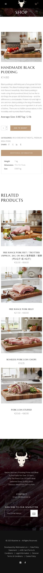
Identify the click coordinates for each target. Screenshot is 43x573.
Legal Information (22, 553)
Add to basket (20, 128)
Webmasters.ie (22, 547)
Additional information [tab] (21, 153)
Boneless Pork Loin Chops (21, 359)
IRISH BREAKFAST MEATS (23, 138)
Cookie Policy (31, 556)
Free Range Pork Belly (21, 309)
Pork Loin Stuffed (21, 409)
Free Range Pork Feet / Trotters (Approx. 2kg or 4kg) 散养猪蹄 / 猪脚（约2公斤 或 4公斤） (21, 255)
